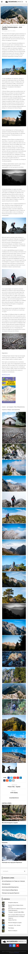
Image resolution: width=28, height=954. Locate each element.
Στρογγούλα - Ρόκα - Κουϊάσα (14, 925)
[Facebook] (10, 945)
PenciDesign (16, 952)
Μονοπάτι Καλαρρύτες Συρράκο (10, 823)
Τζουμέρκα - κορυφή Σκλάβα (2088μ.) (16, 912)
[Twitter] (14, 945)
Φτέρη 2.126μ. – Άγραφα (14, 787)
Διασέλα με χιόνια (6, 374)
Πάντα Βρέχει (11, 928)
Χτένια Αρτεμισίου (6, 884)
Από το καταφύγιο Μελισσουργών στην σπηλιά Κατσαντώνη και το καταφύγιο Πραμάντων (16, 916)
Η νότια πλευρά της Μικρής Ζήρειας (10, 890)
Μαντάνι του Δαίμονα (12, 930)
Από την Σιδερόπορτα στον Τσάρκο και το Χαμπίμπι (13, 881)
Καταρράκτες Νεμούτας (13, 902)
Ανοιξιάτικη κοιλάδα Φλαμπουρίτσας (10, 887)
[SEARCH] (24, 871)
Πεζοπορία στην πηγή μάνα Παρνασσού (12, 862)
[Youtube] (17, 945)
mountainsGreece (14, 798)
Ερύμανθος (5, 843)
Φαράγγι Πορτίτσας (12, 919)
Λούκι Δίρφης (14, 793)
